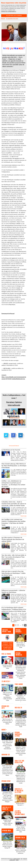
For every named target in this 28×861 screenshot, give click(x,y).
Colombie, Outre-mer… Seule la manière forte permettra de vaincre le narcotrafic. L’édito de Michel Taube (14, 503)
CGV (21, 858)
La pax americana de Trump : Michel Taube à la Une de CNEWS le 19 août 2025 (20, 829)
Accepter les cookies (14, 15)
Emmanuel (14, 445)
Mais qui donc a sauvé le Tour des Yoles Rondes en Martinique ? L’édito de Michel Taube (14, 573)
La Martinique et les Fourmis (11, 450)
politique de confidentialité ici (8, 11)
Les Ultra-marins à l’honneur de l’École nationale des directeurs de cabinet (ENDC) (13, 539)
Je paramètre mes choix (12, 18)
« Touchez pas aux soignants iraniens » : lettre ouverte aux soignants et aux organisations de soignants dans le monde (20, 778)
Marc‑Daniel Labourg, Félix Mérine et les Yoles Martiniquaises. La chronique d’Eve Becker (14, 465)
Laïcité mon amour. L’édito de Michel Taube (7, 667)
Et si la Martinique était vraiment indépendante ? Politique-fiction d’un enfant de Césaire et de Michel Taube (14, 609)
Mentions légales (16, 858)
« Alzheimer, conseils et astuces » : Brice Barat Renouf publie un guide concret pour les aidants (7, 646)
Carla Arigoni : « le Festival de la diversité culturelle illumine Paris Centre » (20, 698)
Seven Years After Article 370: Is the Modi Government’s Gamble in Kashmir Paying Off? (7, 845)
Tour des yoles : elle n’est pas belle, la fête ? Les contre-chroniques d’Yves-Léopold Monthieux (14, 557)
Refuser (3, 18)
